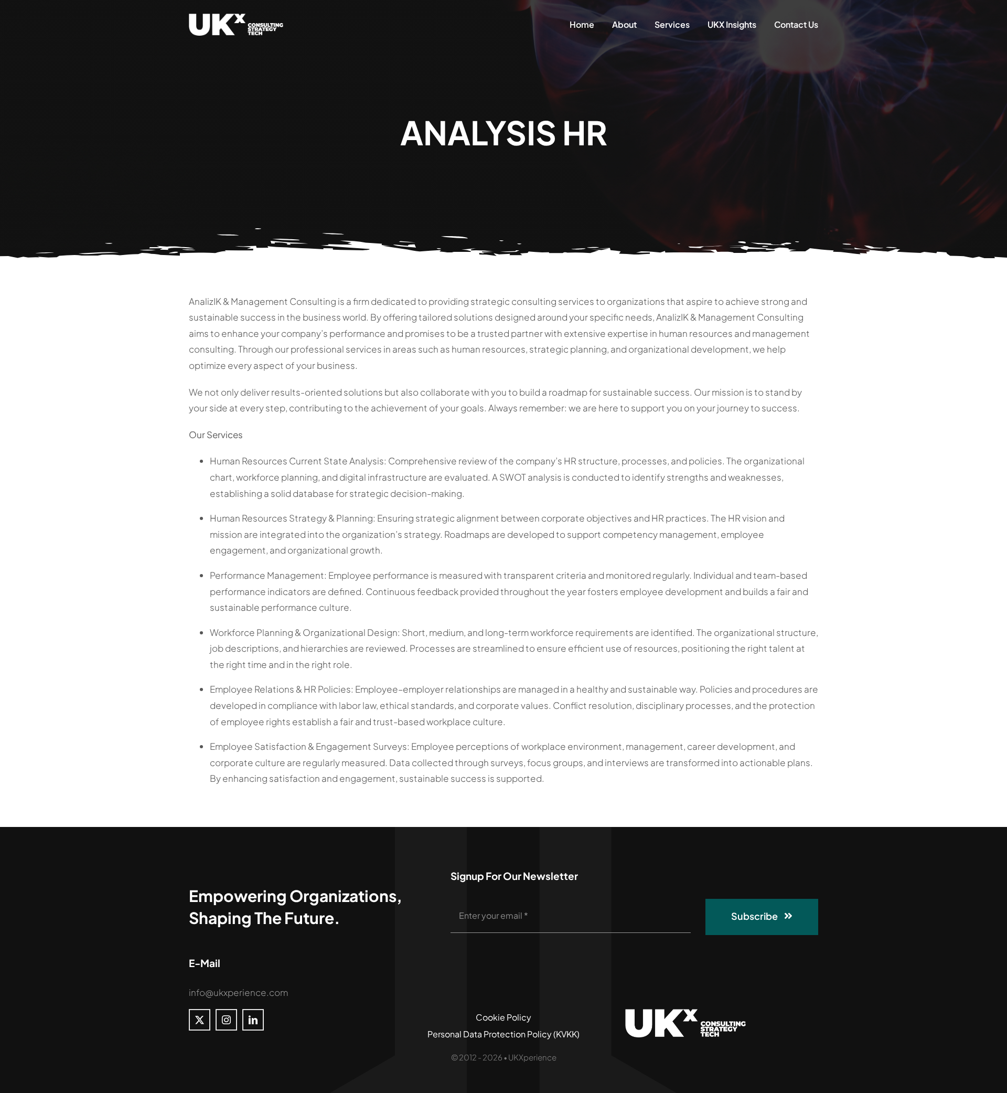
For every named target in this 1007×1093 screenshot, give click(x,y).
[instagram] (226, 1020)
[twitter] (199, 1020)
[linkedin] (253, 1020)
